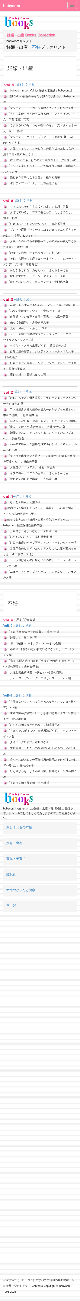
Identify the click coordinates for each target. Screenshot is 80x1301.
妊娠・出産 (14, 842)
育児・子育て (16, 858)
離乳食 (11, 874)
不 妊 (11, 905)
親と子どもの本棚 (19, 827)
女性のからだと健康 (20, 889)
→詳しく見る (24, 84)
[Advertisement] (40, 1096)
